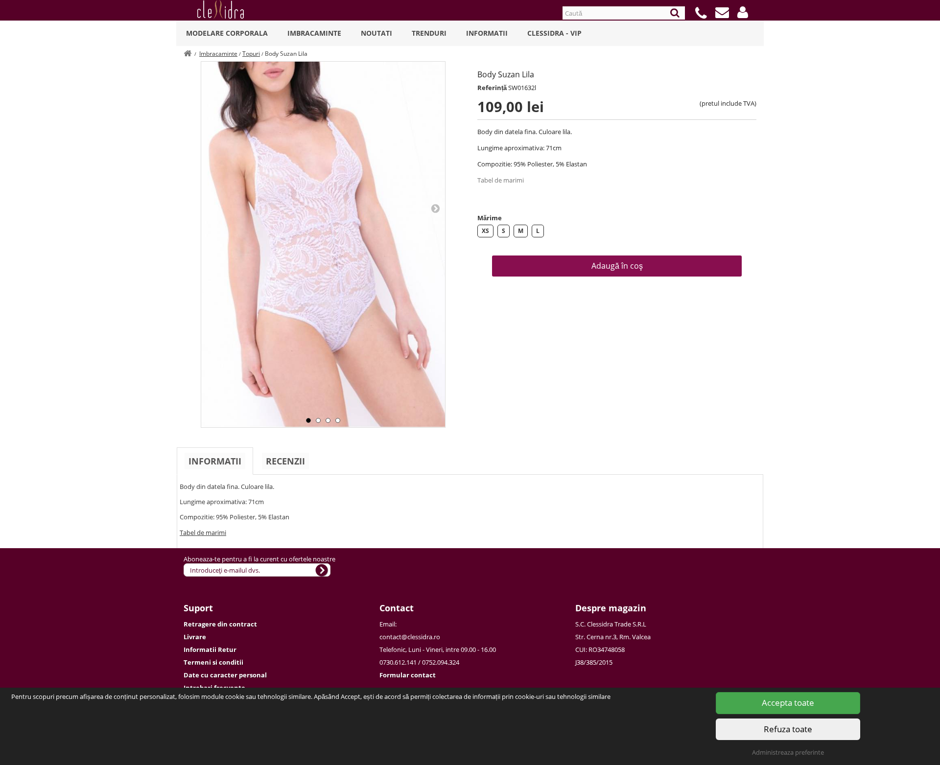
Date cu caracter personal (225, 675)
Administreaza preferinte (788, 752)
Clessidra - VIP (554, 33)
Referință (492, 87)
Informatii (487, 33)
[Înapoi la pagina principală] (187, 53)
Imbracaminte (314, 33)
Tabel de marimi (500, 180)
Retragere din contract (220, 624)
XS (485, 231)
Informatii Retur (210, 649)
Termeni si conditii (213, 662)
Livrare (195, 636)
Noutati (376, 33)
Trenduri (429, 33)
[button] (742, 12)
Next (435, 208)
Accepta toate (788, 702)
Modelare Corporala (227, 33)
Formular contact (407, 675)
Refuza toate (788, 729)
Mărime (489, 217)
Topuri (251, 53)
